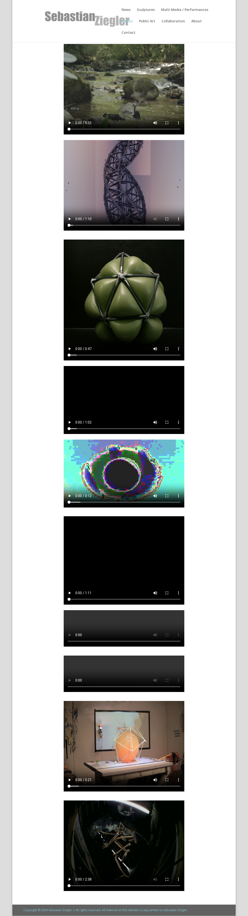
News (126, 10)
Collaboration (173, 21)
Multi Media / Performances (184, 10)
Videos (127, 21)
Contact (128, 33)
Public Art (147, 21)
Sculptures (146, 10)
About (196, 21)
